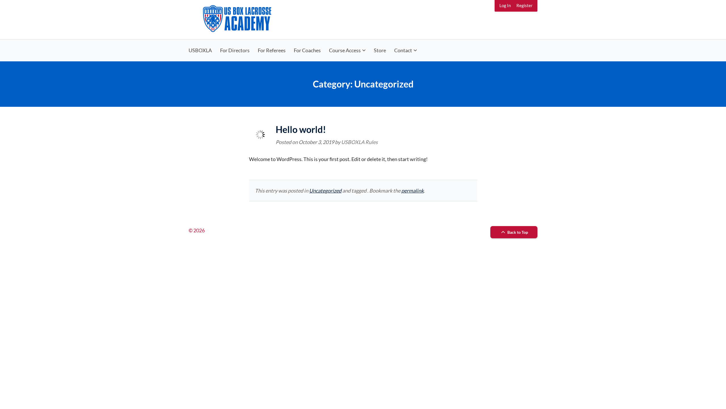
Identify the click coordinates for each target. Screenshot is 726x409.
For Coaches (307, 50)
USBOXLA (200, 50)
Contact (403, 50)
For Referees (272, 50)
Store (380, 50)
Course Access (345, 50)
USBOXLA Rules (359, 142)
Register (524, 5)
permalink (412, 190)
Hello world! (301, 129)
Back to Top (517, 232)
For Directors (235, 50)
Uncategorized (325, 190)
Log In (505, 5)
